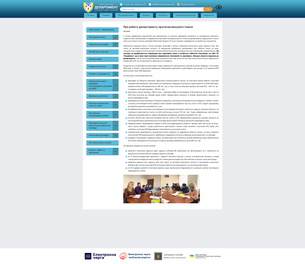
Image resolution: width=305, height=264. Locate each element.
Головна (90, 15)
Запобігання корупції (185, 15)
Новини (106, 15)
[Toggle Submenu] (116, 37)
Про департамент (126, 15)
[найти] (208, 9)
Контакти (163, 15)
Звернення (209, 15)
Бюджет (146, 15)
